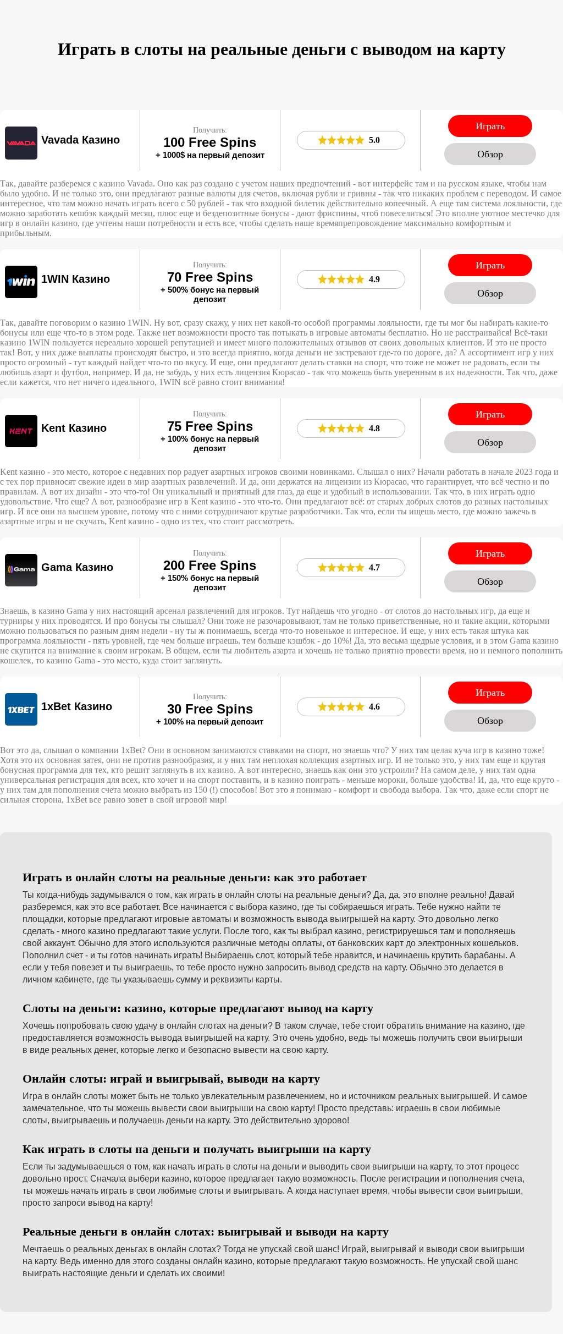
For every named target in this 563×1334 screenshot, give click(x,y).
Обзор (490, 154)
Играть (490, 125)
